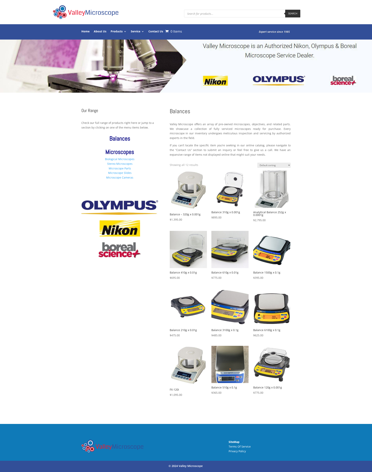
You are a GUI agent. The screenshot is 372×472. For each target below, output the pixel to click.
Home (85, 31)
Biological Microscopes (119, 159)
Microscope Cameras (119, 177)
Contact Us (155, 31)
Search (292, 13)
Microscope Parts (120, 168)
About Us (100, 31)
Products (117, 31)
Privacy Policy (237, 451)
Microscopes (119, 152)
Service (135, 31)
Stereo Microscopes (120, 164)
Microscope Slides (120, 173)
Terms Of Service (240, 446)
